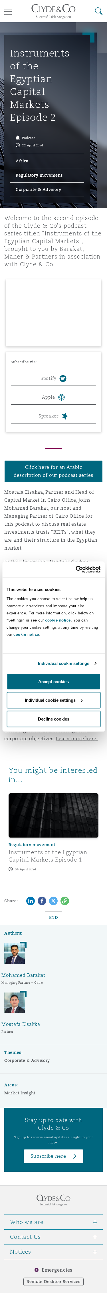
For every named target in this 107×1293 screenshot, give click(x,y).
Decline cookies (53, 718)
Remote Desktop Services (53, 1281)
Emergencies (57, 1270)
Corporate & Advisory (27, 1060)
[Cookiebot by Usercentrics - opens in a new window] (76, 569)
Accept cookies (53, 681)
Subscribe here (48, 1156)
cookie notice (58, 620)
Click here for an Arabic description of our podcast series (53, 471)
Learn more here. (77, 739)
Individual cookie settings (64, 663)
